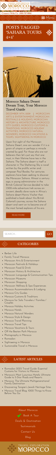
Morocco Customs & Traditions (21, 296)
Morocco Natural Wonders (18, 313)
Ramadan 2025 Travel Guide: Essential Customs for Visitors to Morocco (25, 370)
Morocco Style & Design (17, 317)
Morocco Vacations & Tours (19, 328)
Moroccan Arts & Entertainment (21, 260)
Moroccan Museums (15, 278)
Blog (28, 437)
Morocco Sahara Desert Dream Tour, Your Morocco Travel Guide (26, 105)
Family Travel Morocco (16, 257)
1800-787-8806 (25, 13)
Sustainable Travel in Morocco (20, 346)
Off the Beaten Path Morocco (20, 331)
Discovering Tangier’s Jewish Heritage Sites (27, 387)
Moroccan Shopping (15, 282)
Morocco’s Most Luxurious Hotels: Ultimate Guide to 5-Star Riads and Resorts (27, 376)
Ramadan (9, 338)
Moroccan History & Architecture (22, 271)
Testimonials (28, 426)
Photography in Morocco (17, 335)
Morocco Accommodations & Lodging (25, 289)
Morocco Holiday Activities (19, 306)
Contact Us (28, 432)
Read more (18, 215)
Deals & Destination (28, 421)
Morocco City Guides (15, 293)
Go (49, 234)
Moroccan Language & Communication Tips (28, 275)
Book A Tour (31, 415)
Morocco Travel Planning (18, 320)
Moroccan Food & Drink (17, 268)
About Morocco (28, 410)
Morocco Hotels (12, 310)
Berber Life (10, 253)
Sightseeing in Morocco (30, 137)
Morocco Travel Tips (15, 324)
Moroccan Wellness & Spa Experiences (25, 286)
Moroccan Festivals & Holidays (21, 264)
